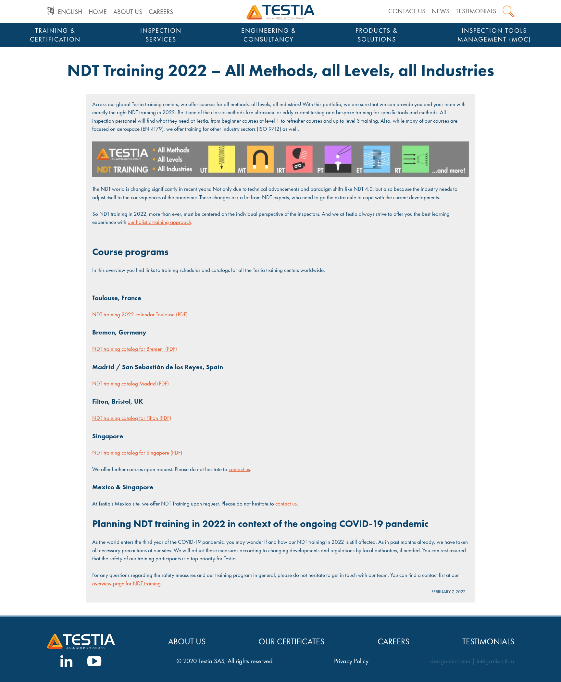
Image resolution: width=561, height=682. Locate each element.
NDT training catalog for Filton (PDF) (131, 417)
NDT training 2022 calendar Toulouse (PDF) (140, 314)
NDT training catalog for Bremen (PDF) (134, 348)
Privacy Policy (351, 661)
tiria (509, 661)
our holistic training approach (159, 221)
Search (508, 11)
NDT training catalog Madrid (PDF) (130, 383)
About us (127, 11)
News (440, 11)
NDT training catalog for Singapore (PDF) (137, 452)
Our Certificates (291, 641)
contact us (239, 469)
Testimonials (476, 11)
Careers (161, 11)
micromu (459, 661)
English (70, 11)
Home (98, 11)
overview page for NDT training (126, 583)
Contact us (406, 11)
